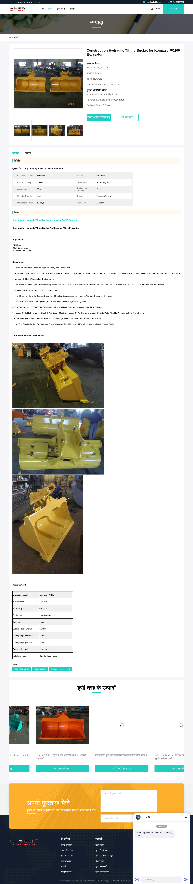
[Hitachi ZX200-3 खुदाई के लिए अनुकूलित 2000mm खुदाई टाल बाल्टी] (37, 724)
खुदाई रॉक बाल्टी (101, 866)
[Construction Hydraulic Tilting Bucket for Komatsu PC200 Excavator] (48, 83)
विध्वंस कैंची (100, 861)
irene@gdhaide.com (154, 2)
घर (43, 9)
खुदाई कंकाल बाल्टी (102, 872)
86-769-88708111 (177, 2)
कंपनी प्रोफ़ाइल (66, 845)
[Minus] (186, 817)
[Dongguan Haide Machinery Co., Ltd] (18, 9)
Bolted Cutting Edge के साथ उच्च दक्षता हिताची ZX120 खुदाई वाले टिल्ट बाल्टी (153, 757)
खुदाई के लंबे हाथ (102, 850)
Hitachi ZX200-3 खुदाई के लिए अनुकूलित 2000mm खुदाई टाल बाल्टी (35, 757)
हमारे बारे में (61, 9)
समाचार (72, 9)
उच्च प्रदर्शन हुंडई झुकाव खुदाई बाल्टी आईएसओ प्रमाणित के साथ (96, 755)
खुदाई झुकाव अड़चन (21, 669)
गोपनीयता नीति (66, 872)
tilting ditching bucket (60, 669)
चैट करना (173, 9)
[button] (14, 731)
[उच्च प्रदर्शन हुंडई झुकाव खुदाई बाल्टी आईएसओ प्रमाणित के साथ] (96, 724)
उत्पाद (50, 9)
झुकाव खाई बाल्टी (40, 669)
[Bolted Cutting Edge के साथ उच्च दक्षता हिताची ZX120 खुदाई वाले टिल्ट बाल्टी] (156, 724)
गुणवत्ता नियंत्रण (67, 856)
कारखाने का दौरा (67, 850)
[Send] (186, 879)
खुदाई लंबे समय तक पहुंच (104, 856)
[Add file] (137, 879)
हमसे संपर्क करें (66, 861)
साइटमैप (64, 866)
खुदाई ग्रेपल (100, 845)
